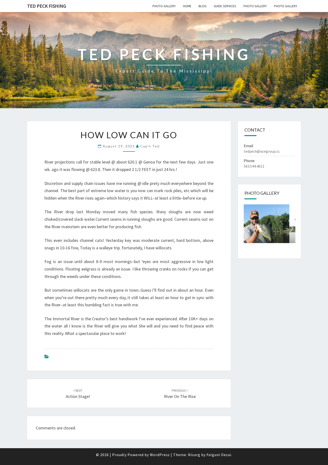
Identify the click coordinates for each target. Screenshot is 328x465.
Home (187, 6)
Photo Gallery (164, 6)
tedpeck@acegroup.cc (262, 151)
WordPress (160, 454)
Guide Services (225, 6)
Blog (203, 6)
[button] (247, 228)
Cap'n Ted (150, 146)
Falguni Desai (219, 454)
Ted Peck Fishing (46, 6)
